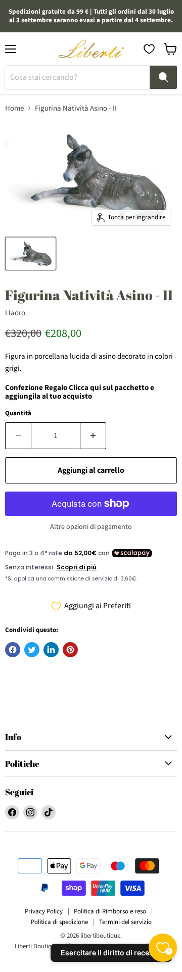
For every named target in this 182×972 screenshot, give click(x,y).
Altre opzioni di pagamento (91, 527)
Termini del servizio (125, 922)
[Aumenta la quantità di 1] (93, 435)
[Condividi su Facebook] (12, 649)
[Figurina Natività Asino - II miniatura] (31, 253)
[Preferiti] (149, 49)
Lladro (15, 313)
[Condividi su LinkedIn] (51, 649)
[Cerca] (163, 77)
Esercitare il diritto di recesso (111, 952)
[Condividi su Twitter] (31, 649)
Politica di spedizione (59, 922)
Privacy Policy (44, 911)
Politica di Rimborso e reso (110, 911)
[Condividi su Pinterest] (70, 649)
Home (14, 108)
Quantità (18, 413)
